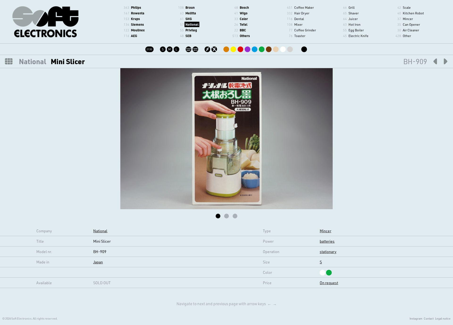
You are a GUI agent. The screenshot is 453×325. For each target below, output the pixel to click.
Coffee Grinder (305, 30)
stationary (328, 251)
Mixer (298, 24)
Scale (407, 7)
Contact (429, 318)
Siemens (137, 24)
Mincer (408, 19)
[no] (214, 48)
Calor (244, 19)
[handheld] (196, 48)
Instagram (416, 318)
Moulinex (138, 30)
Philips (136, 7)
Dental (299, 19)
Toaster (299, 35)
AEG (134, 35)
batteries (327, 241)
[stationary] (189, 48)
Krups (135, 19)
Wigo (243, 13)
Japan (98, 261)
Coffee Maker (304, 7)
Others (245, 35)
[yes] (208, 48)
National (191, 24)
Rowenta (137, 13)
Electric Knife (358, 35)
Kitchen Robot (413, 13)
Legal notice (443, 318)
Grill (351, 7)
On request (329, 282)
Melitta (190, 13)
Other (407, 35)
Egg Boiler (356, 30)
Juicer (353, 19)
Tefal (243, 24)
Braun (190, 7)
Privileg (191, 30)
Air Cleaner (411, 30)
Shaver (353, 13)
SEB (188, 35)
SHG (188, 19)
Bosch (244, 7)
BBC (243, 30)
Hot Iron (354, 24)
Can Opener (411, 24)
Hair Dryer (301, 13)
